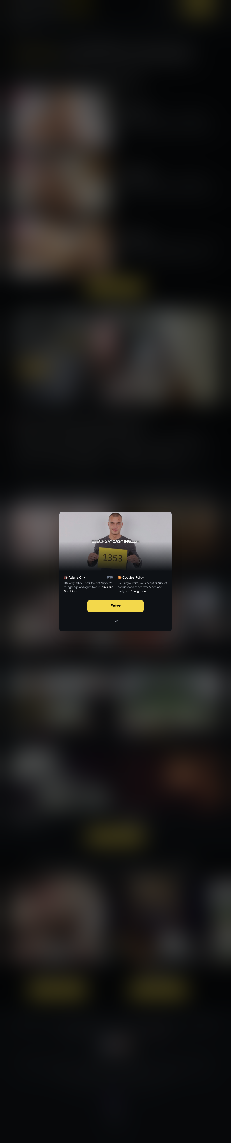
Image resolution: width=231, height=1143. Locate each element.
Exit (115, 621)
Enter (115, 605)
